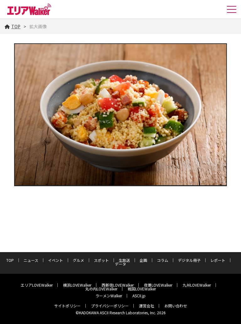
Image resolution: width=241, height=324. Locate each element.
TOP (15, 26)
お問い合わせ (175, 305)
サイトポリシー (67, 305)
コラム (162, 260)
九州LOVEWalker (197, 285)
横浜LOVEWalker (77, 285)
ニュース (31, 260)
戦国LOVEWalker (142, 288)
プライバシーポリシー (110, 305)
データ (120, 264)
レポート (217, 260)
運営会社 (146, 305)
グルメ (78, 260)
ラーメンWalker (108, 295)
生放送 (124, 260)
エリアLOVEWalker (37, 285)
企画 (143, 260)
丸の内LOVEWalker (101, 288)
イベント (55, 260)
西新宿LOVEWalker (118, 285)
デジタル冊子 (189, 260)
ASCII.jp (139, 295)
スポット (101, 260)
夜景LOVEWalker (158, 285)
